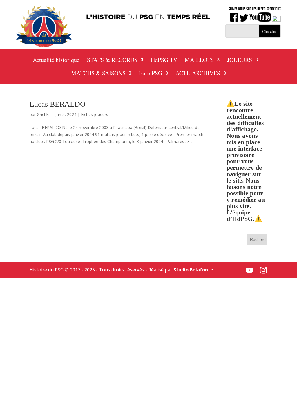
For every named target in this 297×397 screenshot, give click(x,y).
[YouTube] (249, 270)
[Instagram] (263, 270)
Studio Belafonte (193, 270)
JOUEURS (239, 61)
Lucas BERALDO (58, 104)
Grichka (44, 114)
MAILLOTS (199, 61)
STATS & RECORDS (112, 61)
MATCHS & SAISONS (98, 74)
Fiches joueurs (94, 114)
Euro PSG (150, 74)
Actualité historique (56, 61)
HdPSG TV (164, 61)
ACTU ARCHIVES (197, 74)
